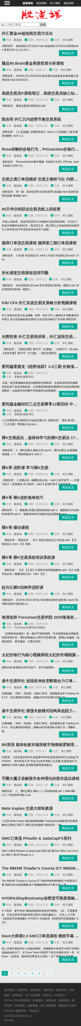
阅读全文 (68, 53)
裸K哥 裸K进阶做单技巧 (22, 497)
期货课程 (41, 3)
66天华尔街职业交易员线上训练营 (31, 209)
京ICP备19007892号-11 (18, 1016)
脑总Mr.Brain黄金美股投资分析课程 (33, 63)
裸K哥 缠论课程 (15, 527)
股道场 (18, 39)
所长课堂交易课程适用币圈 (25, 273)
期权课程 (69, 3)
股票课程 (28, 3)
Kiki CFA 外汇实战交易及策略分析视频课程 (39, 303)
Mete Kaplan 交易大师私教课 (27, 808)
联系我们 (60, 995)
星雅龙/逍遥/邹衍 (24, 376)
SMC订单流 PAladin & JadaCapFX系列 (36, 838)
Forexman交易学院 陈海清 (29, 627)
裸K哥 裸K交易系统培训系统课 (28, 557)
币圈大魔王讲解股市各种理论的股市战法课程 (40, 778)
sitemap (9, 1020)
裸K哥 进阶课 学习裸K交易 (25, 467)
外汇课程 (55, 3)
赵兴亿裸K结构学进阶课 (22, 587)
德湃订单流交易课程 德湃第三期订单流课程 (39, 243)
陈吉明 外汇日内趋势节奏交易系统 (31, 119)
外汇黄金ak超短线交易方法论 (27, 33)
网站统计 (34, 1010)
